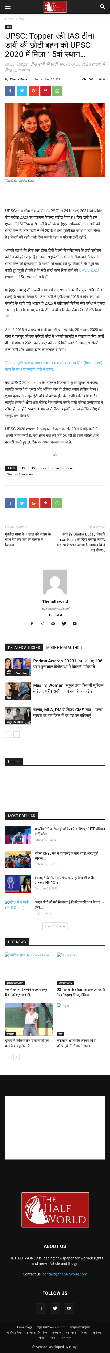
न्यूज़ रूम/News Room (51, 1327)
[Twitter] (66, 624)
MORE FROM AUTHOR (64, 648)
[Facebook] (33, 624)
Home (9, 19)
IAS (23, 468)
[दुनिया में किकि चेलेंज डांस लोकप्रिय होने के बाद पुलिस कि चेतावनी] (29, 1019)
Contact (65, 1338)
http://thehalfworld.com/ (55, 608)
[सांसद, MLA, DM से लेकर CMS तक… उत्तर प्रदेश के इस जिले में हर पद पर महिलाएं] (18, 715)
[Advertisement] (55, 195)
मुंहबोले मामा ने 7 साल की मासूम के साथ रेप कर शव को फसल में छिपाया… (28, 539)
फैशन (42, 1338)
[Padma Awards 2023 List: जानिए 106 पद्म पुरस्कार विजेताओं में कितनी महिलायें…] (18, 667)
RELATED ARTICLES (24, 648)
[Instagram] (44, 624)
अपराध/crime (66, 983)
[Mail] (55, 624)
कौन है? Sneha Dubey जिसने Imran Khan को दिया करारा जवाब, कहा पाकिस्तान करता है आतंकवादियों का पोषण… (81, 542)
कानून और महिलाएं (15, 722)
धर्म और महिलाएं (13, 1332)
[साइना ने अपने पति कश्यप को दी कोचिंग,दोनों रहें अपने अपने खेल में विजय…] (81, 1019)
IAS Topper (38, 468)
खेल (60, 1034)
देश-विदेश (71, 1332)
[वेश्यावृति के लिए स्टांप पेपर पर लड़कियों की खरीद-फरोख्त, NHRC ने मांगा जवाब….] (18, 884)
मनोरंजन (10, 1034)
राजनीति (56, 1332)
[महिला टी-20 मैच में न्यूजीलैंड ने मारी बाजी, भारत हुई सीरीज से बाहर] (18, 859)
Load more (53, 926)
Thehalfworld (20, 79)
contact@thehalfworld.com (64, 1274)
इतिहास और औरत (15, 983)
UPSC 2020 (89, 270)
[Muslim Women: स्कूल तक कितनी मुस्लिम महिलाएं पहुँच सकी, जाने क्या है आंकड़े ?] (18, 691)
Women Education (20, 474)
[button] (103, 7)
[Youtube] (76, 624)
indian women (62, 468)
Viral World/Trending (17, 672)
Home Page (24, 1327)
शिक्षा (21, 19)
